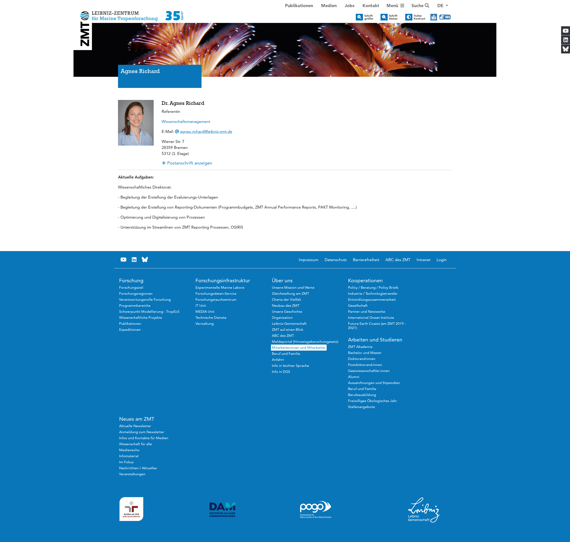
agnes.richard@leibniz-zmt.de (206, 131)
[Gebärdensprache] (445, 17)
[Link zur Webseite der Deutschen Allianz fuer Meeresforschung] (222, 510)
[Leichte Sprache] (434, 17)
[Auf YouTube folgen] (123, 260)
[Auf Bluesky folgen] (144, 260)
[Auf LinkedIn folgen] (134, 260)
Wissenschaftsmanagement (186, 121)
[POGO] (316, 510)
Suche (418, 5)
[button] (442, 5)
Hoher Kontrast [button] (419, 17)
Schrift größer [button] (368, 17)
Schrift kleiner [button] (393, 17)
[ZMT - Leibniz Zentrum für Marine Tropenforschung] (130, 13)
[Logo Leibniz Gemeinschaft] (424, 510)
